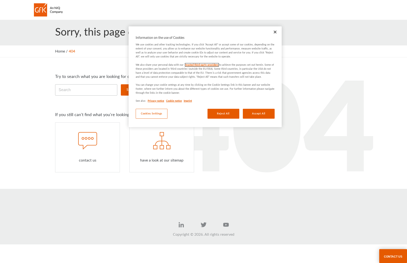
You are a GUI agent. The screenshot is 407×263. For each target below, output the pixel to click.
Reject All (223, 113)
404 (72, 51)
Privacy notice (156, 101)
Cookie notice (174, 101)
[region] (205, 76)
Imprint (188, 101)
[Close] (275, 32)
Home (60, 51)
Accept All (258, 113)
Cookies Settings (151, 113)
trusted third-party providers (201, 65)
